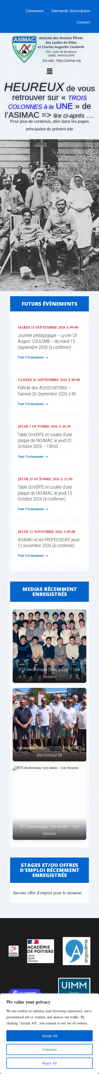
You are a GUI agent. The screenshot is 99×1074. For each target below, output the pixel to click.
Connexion (35, 10)
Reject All (49, 1063)
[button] (49, 71)
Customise (49, 1049)
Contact (83, 22)
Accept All (49, 1035)
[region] (49, 1033)
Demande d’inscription (70, 10)
